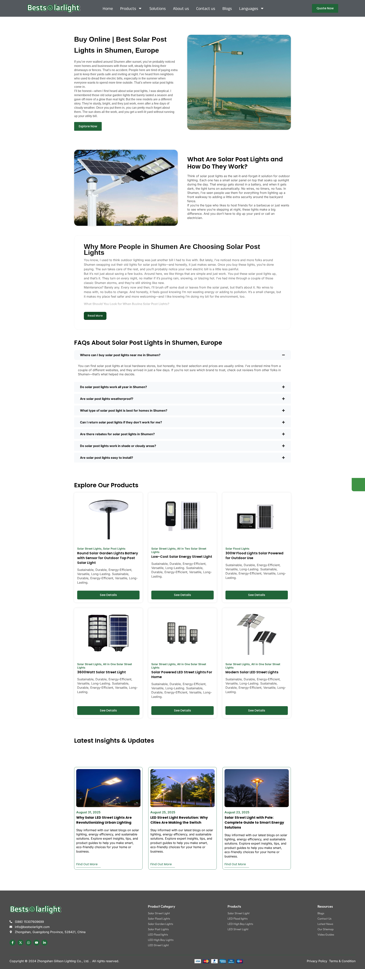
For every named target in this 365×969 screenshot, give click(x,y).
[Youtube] (36, 943)
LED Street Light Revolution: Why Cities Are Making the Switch (179, 820)
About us (181, 8)
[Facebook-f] (13, 943)
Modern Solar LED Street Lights (251, 672)
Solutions (157, 8)
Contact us (205, 8)
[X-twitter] (20, 943)
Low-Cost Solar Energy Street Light (181, 556)
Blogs (227, 8)
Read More (95, 316)
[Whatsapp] (28, 943)
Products (128, 8)
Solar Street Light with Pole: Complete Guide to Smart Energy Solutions (254, 822)
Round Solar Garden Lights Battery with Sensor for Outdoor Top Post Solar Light (107, 558)
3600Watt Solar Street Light (101, 672)
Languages (248, 8)
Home (108, 8)
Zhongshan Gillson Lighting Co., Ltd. (63, 961)
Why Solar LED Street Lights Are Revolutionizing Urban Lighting (104, 820)
